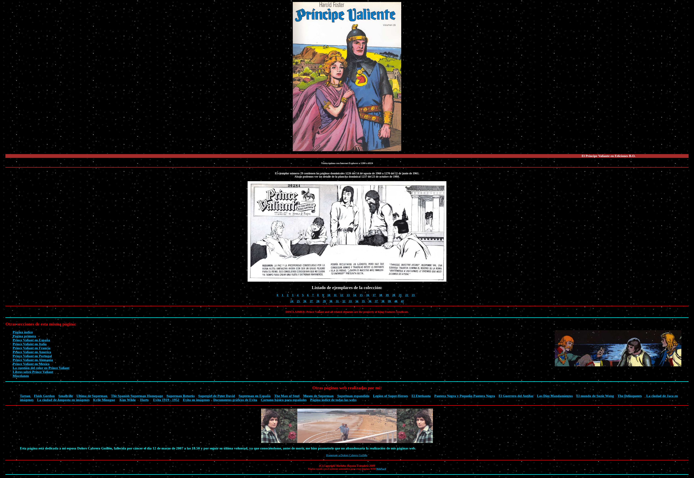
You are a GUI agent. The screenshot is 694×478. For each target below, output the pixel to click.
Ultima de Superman (91, 396)
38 (383, 301)
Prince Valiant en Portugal (32, 356)
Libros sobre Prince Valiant (33, 372)
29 (324, 301)
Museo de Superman (318, 396)
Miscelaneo (21, 376)
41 (402, 301)
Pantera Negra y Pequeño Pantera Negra (464, 396)
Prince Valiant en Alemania (33, 360)
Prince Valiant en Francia (31, 348)
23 (413, 295)
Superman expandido (353, 396)
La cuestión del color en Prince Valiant (41, 368)
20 (394, 295)
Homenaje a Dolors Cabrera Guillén (346, 455)
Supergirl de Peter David (216, 396)
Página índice (23, 332)
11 (335, 295)
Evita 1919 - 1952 (166, 400)
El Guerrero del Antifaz (516, 396)
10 (329, 295)
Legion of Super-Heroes (390, 396)
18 (381, 295)
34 (357, 301)
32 (344, 301)
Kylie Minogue (104, 400)
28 (318, 301)
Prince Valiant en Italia (30, 344)
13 (348, 295)
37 (376, 301)
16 (368, 295)
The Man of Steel (286, 396)
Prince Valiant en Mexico (31, 364)
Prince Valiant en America (32, 352)
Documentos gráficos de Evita (235, 400)
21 (400, 295)
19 (387, 295)
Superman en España (255, 396)
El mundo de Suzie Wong (595, 396)
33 (350, 301)
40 (396, 301)
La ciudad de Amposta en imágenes (63, 400)
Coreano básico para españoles (284, 400)
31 (337, 301)
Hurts (144, 400)
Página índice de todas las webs (333, 400)
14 (355, 295)
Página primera (24, 336)
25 (298, 301)
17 (374, 295)
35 (363, 301)
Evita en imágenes (196, 400)
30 (331, 301)
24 (292, 301)
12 (342, 295)
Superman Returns (180, 396)
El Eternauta (421, 396)
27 (311, 301)
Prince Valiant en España (31, 340)
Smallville (65, 396)
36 (370, 301)
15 (361, 295)
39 (389, 301)
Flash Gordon (44, 396)
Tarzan (25, 396)
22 (407, 295)
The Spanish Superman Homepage (137, 396)
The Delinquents (630, 396)
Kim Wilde (127, 400)
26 (305, 301)
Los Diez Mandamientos (555, 396)
